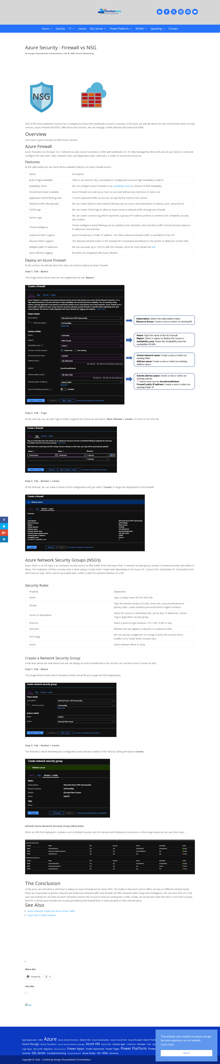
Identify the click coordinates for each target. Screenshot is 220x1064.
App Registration (29, 1040)
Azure (45, 29)
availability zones (122, 185)
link (153, 246)
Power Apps (75, 1048)
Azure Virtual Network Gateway (71, 1044)
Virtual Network (74, 1053)
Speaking (156, 29)
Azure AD (85, 1039)
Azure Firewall (135, 1039)
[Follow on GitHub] (188, 12)
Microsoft (37, 1049)
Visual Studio (89, 1053)
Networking (88, 53)
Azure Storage (30, 1044)
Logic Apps (27, 1049)
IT (70, 29)
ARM (41, 1040)
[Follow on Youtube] (195, 12)
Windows (114, 1053)
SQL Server (96, 29)
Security (26, 1053)
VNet (105, 1053)
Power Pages (112, 1048)
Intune (82, 29)
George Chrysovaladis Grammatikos (45, 53)
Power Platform (119, 29)
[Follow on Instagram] (181, 12)
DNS (149, 1044)
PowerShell (155, 1048)
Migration (48, 1048)
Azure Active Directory (68, 1040)
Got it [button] (186, 1053)
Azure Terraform (48, 1044)
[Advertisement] (111, 939)
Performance (60, 1049)
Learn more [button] (167, 1044)
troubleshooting (56, 1053)
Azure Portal (149, 1039)
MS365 (140, 29)
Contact (173, 29)
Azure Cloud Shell (119, 1040)
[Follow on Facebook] (167, 12)
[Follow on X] (174, 12)
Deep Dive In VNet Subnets (41, 915)
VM (99, 1053)
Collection (131, 1044)
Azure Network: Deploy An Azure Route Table (51, 911)
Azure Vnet (106, 1044)
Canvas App (118, 1044)
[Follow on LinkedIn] (160, 12)
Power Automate (95, 1048)
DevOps (60, 29)
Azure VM (93, 1044)
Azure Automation (100, 1039)
